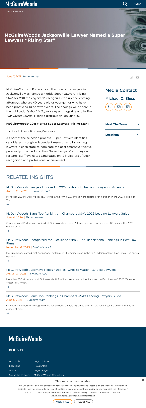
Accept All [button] (62, 402)
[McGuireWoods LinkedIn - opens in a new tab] (10, 350)
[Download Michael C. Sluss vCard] (128, 107)
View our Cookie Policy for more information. (73, 396)
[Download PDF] (131, 77)
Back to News (15, 11)
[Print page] (137, 77)
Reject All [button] (83, 402)
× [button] (143, 380)
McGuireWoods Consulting (49, 375)
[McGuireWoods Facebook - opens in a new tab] (14, 350)
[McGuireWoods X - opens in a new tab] (18, 350)
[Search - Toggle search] (125, 4)
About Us (14, 361)
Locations (112, 134)
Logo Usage (40, 370)
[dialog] (73, 392)
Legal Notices (41, 361)
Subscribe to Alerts (20, 375)
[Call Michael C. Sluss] (109, 107)
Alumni (13, 370)
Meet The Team (116, 124)
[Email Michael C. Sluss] (118, 107)
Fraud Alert (40, 366)
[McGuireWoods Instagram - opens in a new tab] (21, 350)
